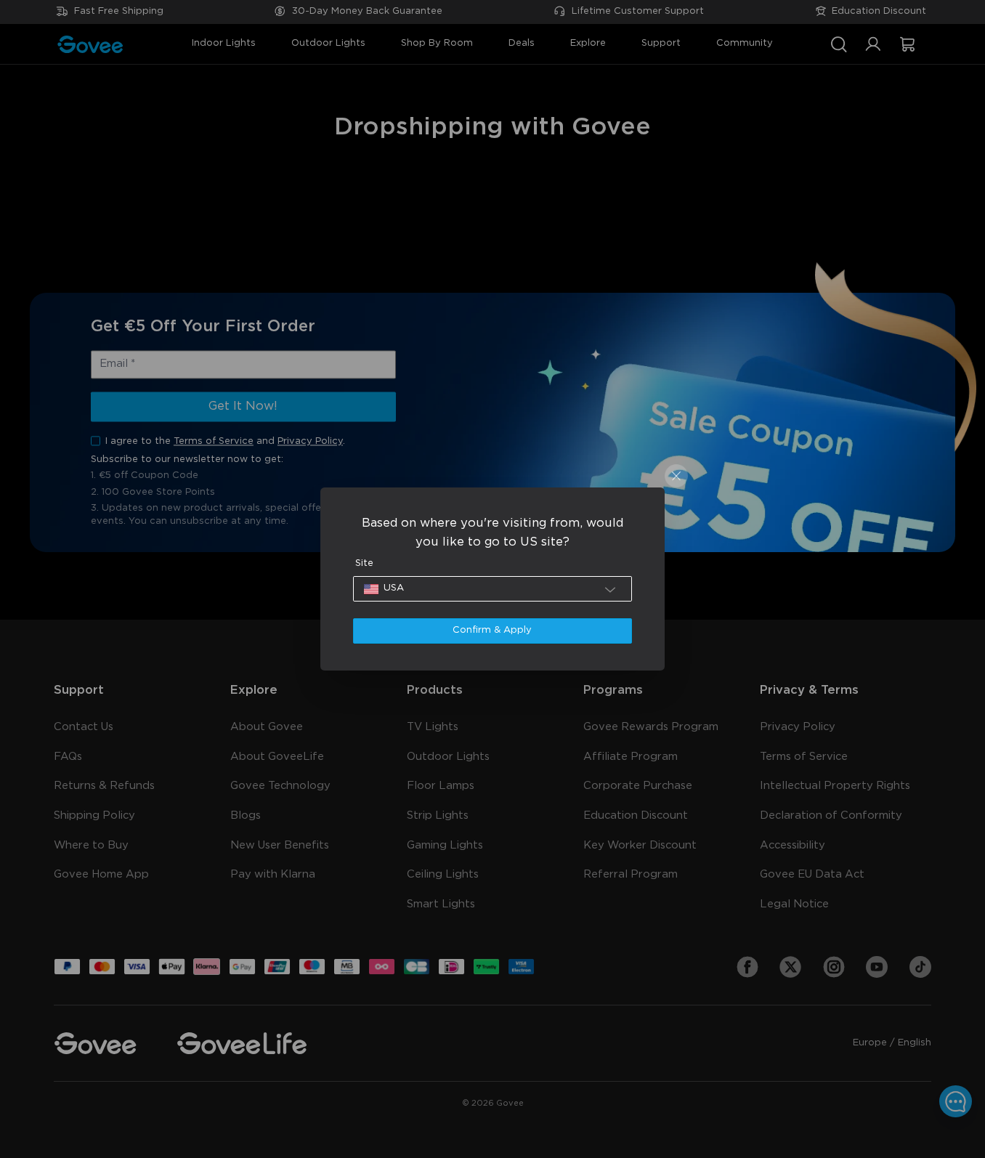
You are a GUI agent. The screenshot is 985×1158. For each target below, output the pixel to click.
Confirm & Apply (492, 630)
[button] (493, 589)
